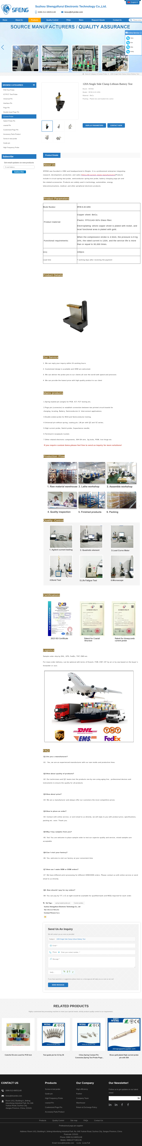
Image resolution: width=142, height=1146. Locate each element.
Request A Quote (98, 20)
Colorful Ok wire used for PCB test (18, 1055)
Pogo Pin (6, 108)
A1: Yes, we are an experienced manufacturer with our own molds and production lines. (79, 762)
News (81, 20)
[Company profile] (110, 1104)
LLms (79, 1143)
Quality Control (52, 20)
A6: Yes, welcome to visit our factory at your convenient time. (68, 858)
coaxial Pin (7, 125)
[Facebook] (122, 1104)
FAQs (68, 20)
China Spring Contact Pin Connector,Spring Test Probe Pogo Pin (88, 1056)
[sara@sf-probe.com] (45, 917)
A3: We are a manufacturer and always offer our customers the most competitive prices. (79, 800)
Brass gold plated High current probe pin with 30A (124, 1056)
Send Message (58, 985)
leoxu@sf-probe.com (73, 12)
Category (93, 74)
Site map (73, 1120)
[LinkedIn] (116, 1104)
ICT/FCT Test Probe (10, 94)
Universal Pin (8, 99)
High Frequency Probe (11, 147)
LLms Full (86, 1143)
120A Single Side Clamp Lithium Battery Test (70, 939)
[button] (70, 69)
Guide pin (6, 143)
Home (5, 20)
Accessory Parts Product (12, 134)
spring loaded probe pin (62, 903)
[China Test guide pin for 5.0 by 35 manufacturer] (53, 1034)
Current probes (78, 903)
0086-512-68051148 (47, 12)
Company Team (82, 1098)
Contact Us (117, 20)
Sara (131, 38)
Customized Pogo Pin (10, 130)
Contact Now (116, 125)
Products (34, 20)
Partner (79, 1094)
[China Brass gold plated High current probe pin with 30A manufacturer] (124, 1034)
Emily (132, 51)
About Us (19, 20)
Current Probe (102, 74)
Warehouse (80, 1103)
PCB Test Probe (8, 90)
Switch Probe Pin (9, 121)
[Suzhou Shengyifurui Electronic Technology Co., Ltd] (15, 9)
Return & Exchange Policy (86, 1107)
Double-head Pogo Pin (11, 112)
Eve (131, 42)
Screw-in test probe (10, 138)
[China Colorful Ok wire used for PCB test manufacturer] (18, 1034)
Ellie (131, 47)
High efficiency (82, 1089)
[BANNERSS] (71, 47)
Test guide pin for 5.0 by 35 (53, 1055)
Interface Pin (7, 103)
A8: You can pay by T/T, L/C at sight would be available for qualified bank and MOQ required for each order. (87, 896)
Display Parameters (94, 125)
